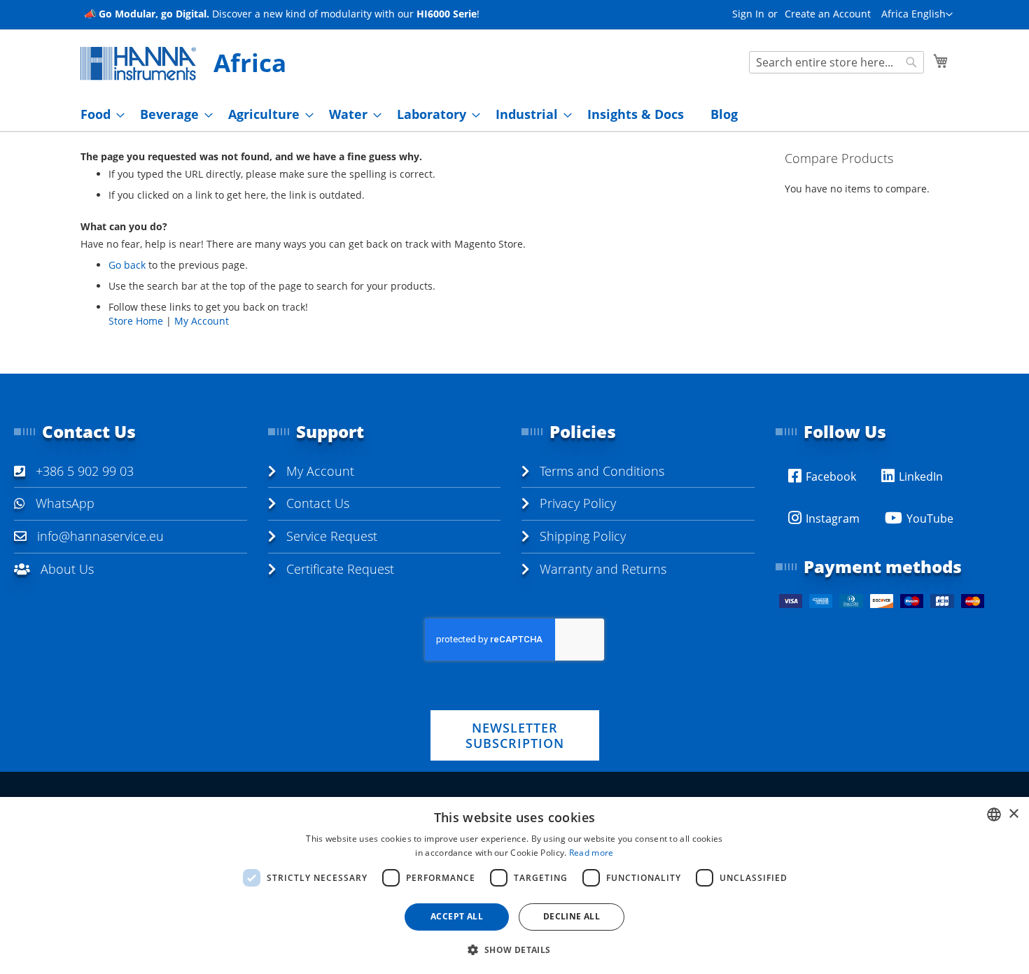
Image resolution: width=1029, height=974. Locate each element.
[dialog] (514, 885)
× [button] (1013, 814)
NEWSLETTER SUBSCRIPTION (514, 735)
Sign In (748, 13)
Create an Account (828, 13)
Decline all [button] (571, 916)
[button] (917, 14)
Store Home (135, 320)
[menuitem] (98, 114)
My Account (201, 320)
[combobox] (836, 62)
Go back (127, 264)
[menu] (514, 114)
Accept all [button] (456, 916)
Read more (591, 853)
